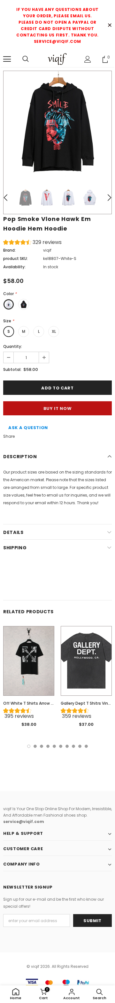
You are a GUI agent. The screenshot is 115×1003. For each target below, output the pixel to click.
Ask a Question (28, 428)
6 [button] (60, 746)
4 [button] (48, 746)
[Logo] (57, 59)
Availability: (14, 267)
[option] (57, 125)
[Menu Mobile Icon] (7, 59)
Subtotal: (12, 369)
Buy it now (57, 408)
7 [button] (67, 746)
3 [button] (41, 746)
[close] (109, 25)
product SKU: (15, 258)
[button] (32, 243)
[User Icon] (87, 59)
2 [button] (35, 746)
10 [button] (86, 746)
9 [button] (79, 746)
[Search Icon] (25, 59)
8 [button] (73, 746)
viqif (47, 250)
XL (54, 331)
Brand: (9, 250)
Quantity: (12, 346)
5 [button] (54, 746)
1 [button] (28, 746)
